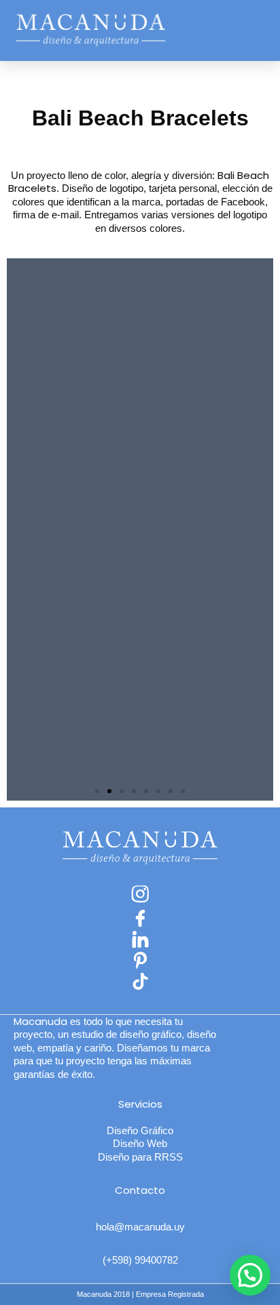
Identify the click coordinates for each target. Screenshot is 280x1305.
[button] (253, 31)
